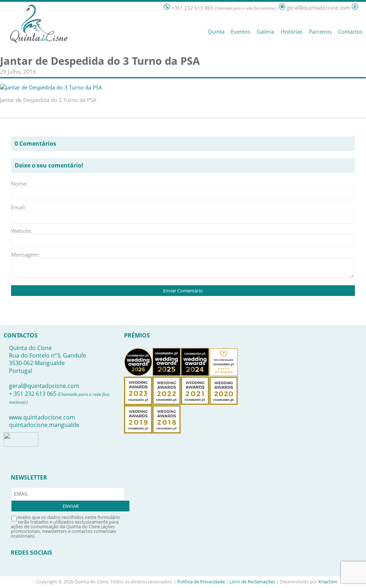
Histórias (291, 31)
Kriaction (327, 581)
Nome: (19, 183)
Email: (18, 207)
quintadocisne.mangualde (44, 425)
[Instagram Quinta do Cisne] (363, 7)
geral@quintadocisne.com (44, 386)
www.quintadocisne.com (42, 417)
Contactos (350, 31)
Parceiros (320, 31)
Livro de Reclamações (252, 581)
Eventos (240, 31)
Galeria (265, 31)
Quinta (216, 31)
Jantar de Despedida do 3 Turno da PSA (100, 61)
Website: (21, 230)
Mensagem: (22, 254)
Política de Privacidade (201, 581)
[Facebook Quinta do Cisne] (355, 7)
